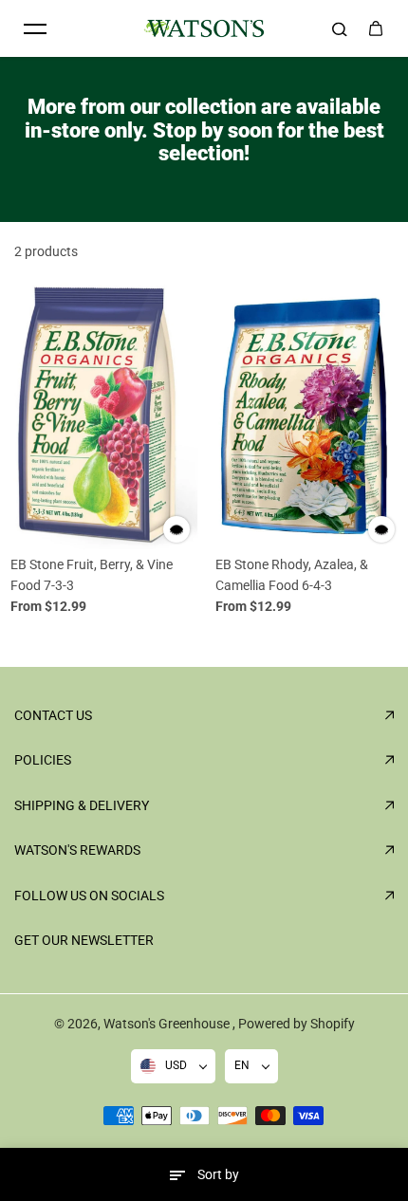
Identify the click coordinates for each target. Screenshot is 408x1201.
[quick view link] (176, 529)
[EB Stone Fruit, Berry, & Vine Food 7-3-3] (101, 415)
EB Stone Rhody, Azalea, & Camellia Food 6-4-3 (291, 575)
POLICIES (42, 759)
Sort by (218, 1174)
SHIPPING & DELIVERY (81, 805)
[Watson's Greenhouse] (204, 28)
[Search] (340, 28)
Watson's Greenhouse (167, 1023)
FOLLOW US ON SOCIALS (89, 895)
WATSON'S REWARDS (77, 850)
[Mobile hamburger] (35, 28)
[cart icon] (376, 28)
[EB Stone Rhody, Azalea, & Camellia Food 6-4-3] (306, 415)
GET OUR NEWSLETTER (84, 940)
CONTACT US (53, 715)
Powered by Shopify (296, 1023)
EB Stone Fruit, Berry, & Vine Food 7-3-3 (91, 575)
